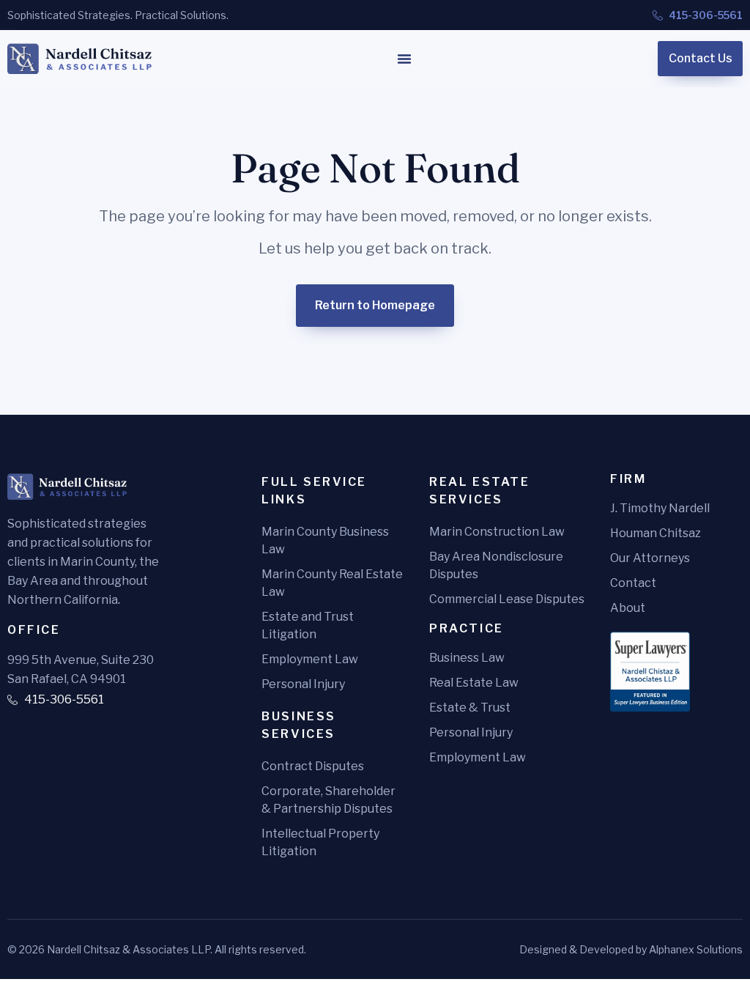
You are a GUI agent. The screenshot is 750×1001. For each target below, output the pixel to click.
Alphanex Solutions (696, 949)
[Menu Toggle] (404, 58)
